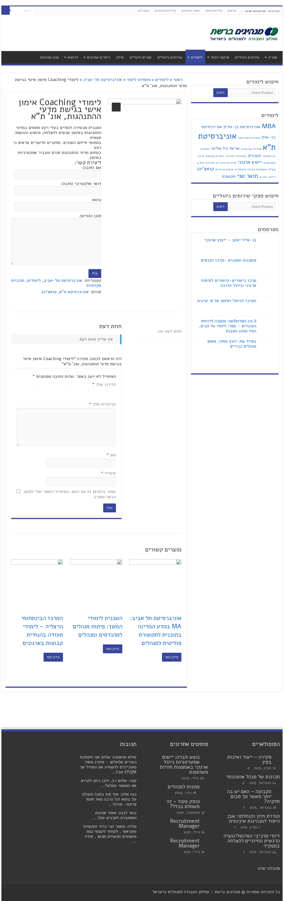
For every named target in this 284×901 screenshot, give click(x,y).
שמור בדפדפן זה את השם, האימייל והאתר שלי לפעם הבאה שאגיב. (70, 494)
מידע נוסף (171, 657)
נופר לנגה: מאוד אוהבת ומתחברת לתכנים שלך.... (114, 815)
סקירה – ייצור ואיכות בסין (249, 759)
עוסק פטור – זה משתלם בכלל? (183, 804)
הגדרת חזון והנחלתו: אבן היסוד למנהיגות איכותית (253, 819)
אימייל (108, 473)
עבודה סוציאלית (245, 169)
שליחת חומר (213, 10)
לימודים (196, 57)
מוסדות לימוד (138, 80)
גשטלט (205, 149)
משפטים (261, 169)
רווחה (272, 177)
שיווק (263, 177)
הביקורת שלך (102, 404)
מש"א (272, 169)
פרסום (232, 10)
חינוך (201, 156)
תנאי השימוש (190, 10)
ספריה (272, 57)
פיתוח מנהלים (224, 169)
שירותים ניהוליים (170, 57)
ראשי (177, 80)
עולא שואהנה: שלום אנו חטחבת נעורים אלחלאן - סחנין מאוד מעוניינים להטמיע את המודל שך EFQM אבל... (108, 764)
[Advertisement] (106, 33)
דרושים (73, 57)
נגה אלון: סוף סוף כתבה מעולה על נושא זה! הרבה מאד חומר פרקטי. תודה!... (109, 799)
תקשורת (228, 176)
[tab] (159, 331)
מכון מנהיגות (49, 57)
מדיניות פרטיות (165, 10)
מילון (120, 57)
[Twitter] (44, 10)
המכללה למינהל (236, 156)
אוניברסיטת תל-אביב (102, 80)
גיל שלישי (219, 148)
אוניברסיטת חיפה (249, 138)
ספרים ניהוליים (140, 57)
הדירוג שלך (104, 385)
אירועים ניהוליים (247, 57)
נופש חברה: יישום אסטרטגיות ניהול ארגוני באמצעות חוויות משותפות (184, 764)
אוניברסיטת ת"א (74, 292)
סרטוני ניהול (220, 57)
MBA (269, 126)
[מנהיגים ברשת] (243, 34)
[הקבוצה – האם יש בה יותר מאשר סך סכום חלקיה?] (277, 791)
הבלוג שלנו (267, 868)
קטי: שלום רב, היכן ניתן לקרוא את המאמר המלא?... (108, 783)
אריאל (234, 148)
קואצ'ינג (49, 292)
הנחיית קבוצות (215, 156)
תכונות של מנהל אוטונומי (253, 776)
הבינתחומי (269, 156)
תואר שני (247, 176)
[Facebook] (49, 10)
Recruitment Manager (185, 824)
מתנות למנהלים (184, 786)
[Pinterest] (39, 10)
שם (111, 455)
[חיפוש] (5, 10)
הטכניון (254, 155)
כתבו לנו (143, 10)
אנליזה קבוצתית (251, 149)
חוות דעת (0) (169, 331)
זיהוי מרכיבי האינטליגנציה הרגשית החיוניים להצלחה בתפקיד (252, 840)
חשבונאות (269, 163)
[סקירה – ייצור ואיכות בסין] (277, 757)
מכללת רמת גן (206, 163)
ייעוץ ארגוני (250, 162)
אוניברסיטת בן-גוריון (241, 127)
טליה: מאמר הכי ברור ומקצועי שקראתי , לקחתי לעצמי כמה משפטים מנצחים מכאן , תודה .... (109, 833)
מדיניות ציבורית (226, 163)
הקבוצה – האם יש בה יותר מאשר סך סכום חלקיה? (253, 796)
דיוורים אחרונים (98, 57)
